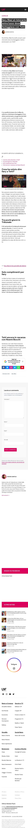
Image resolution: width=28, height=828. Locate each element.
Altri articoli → (5, 495)
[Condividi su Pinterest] (22, 367)
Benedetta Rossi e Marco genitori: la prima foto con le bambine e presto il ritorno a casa (16, 612)
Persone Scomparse (5, 720)
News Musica (5, 739)
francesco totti (6, 373)
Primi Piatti (18, 764)
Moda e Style (5, 756)
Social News (19, 732)
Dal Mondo (5, 711)
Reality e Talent (19, 723)
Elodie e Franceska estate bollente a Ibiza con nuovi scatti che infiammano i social (16, 650)
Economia (5, 715)
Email (5, 430)
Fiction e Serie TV (20, 715)
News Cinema (6, 735)
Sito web (6, 439)
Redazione (4, 795)
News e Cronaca (7, 703)
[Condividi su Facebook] (3, 367)
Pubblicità (4, 798)
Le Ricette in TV (19, 760)
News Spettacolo (7, 744)
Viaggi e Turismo (6, 772)
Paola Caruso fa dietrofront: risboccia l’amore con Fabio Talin (15, 643)
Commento (7, 399)
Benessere (5, 749)
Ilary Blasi (14, 373)
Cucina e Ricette (20, 749)
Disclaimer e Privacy (19, 791)
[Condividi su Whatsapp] (18, 367)
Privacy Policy (18, 798)
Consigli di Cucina (20, 752)
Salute (3, 768)
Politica (4, 725)
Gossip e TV (19, 703)
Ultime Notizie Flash (7, 576)
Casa (3, 752)
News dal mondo (20, 735)
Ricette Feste (19, 774)
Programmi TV (19, 719)
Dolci (16, 756)
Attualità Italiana (6, 706)
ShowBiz (4, 732)
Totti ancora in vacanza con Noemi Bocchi (14, 165)
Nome (5, 421)
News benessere (6, 764)
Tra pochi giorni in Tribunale (10, 161)
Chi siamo (4, 791)
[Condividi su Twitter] (15, 367)
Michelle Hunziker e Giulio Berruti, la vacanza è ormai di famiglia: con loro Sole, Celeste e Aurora (16, 628)
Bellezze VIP (18, 706)
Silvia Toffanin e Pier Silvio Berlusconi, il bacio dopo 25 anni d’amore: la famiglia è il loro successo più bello (16, 636)
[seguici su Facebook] (3, 694)
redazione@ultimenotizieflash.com (14, 806)
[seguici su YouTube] (10, 694)
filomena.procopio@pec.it (11, 808)
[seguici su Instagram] (6, 694)
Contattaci (17, 795)
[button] (25, 9)
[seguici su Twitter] (13, 694)
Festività (4, 777)
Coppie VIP (5, 16)
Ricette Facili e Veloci (19, 769)
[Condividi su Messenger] (7, 367)
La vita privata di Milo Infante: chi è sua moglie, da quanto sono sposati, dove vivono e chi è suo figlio (16, 620)
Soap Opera (18, 727)
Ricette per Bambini (18, 779)
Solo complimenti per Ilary (10, 163)
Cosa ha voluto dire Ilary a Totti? (11, 160)
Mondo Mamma (6, 760)
